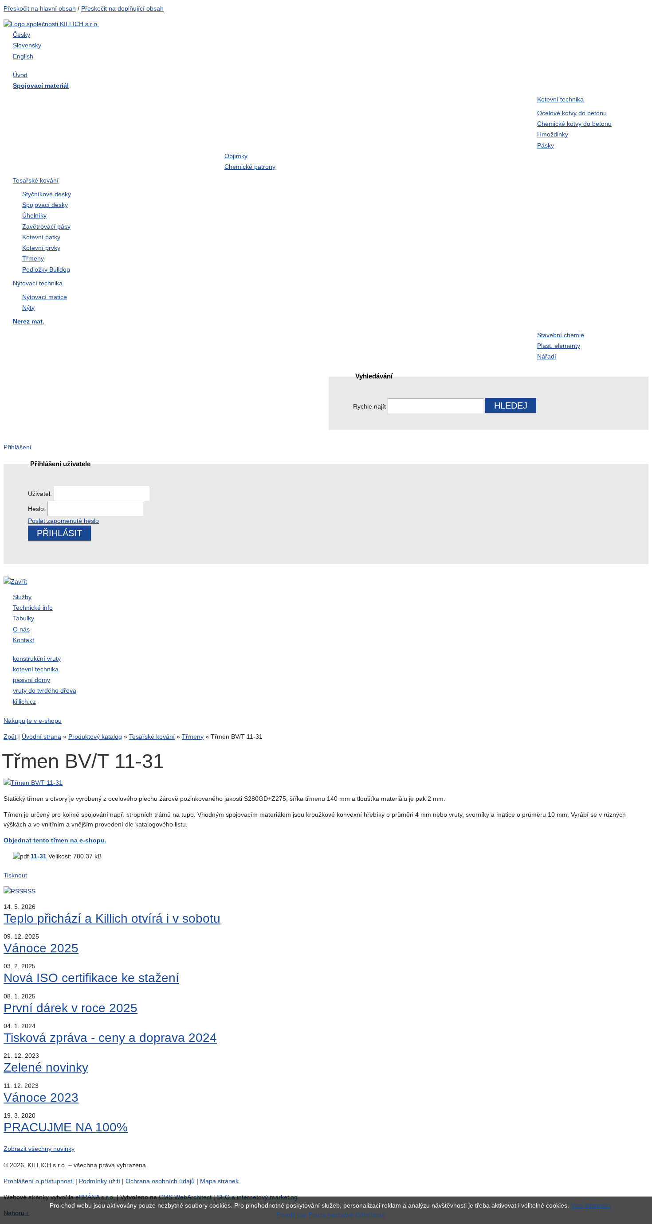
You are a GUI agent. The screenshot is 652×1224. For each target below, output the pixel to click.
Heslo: (37, 508)
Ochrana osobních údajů (160, 1181)
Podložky (447, 118)
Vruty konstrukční (147, 118)
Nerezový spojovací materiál (164, 154)
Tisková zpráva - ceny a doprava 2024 (110, 1038)
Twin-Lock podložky (360, 118)
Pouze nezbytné (330, 1214)
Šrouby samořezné (150, 100)
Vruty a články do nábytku (473, 136)
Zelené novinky (46, 1067)
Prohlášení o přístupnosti (39, 1181)
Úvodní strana (41, 736)
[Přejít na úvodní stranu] (51, 23)
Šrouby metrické (41, 100)
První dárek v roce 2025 (70, 1008)
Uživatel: (41, 493)
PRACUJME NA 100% (66, 1127)
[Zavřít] (15, 581)
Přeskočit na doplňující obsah (122, 8)
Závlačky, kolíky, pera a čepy (165, 136)
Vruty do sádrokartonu (50, 136)
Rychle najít (369, 406)
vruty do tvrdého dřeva (44, 690)
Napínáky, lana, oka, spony (58, 154)
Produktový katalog (95, 736)
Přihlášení (17, 447)
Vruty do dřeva (247, 100)
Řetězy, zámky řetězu (257, 354)
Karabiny (343, 336)
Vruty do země (351, 100)
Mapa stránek (219, 1181)
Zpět (10, 736)
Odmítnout (370, 1214)
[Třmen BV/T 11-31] (33, 782)
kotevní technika (36, 669)
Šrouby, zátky (37, 336)
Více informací (591, 1205)
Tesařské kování (152, 736)
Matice (26, 118)
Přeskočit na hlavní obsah (40, 8)
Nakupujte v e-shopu (33, 720)
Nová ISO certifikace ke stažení (91, 978)
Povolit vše (291, 1214)
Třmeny (193, 736)
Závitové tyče (349, 136)
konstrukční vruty (37, 658)
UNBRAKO (242, 136)
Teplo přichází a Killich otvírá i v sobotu (112, 918)
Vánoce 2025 (41, 948)
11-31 (39, 856)
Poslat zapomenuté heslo (63, 520)
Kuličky (131, 371)
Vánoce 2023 (41, 1097)
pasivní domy (31, 679)
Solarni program (249, 371)
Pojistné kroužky (250, 118)
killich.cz (24, 701)
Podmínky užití (99, 1181)
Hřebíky (445, 100)
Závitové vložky (40, 371)
